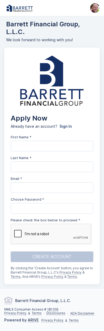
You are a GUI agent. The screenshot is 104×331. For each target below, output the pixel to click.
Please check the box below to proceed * (45, 220)
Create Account (52, 256)
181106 (52, 309)
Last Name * (21, 158)
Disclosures (55, 313)
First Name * (21, 137)
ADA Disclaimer (82, 313)
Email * (16, 178)
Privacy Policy (70, 272)
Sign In (65, 126)
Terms (16, 277)
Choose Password (26, 199)
